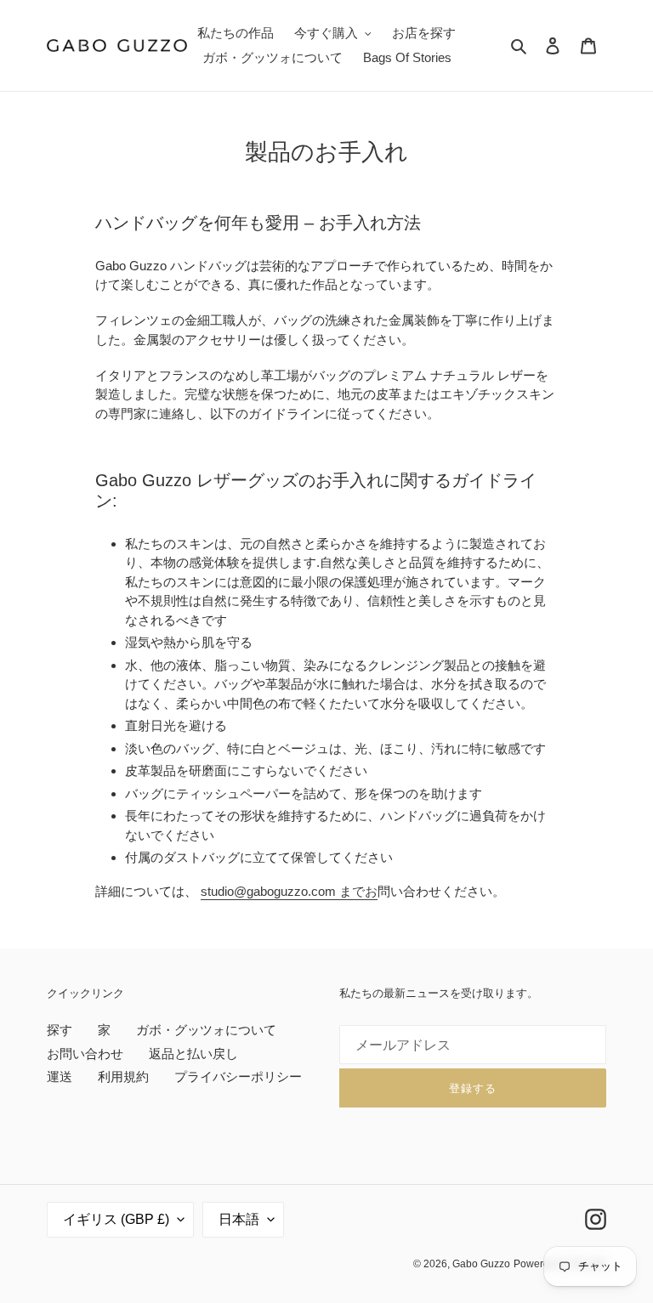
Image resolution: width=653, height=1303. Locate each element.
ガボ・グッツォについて (206, 1030)
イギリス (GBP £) (116, 1219)
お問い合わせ (85, 1053)
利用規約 (123, 1076)
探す (59, 1030)
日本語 (239, 1219)
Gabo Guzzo (481, 1264)
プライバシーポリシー (238, 1076)
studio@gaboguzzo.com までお (289, 891)
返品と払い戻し (193, 1053)
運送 (59, 1076)
